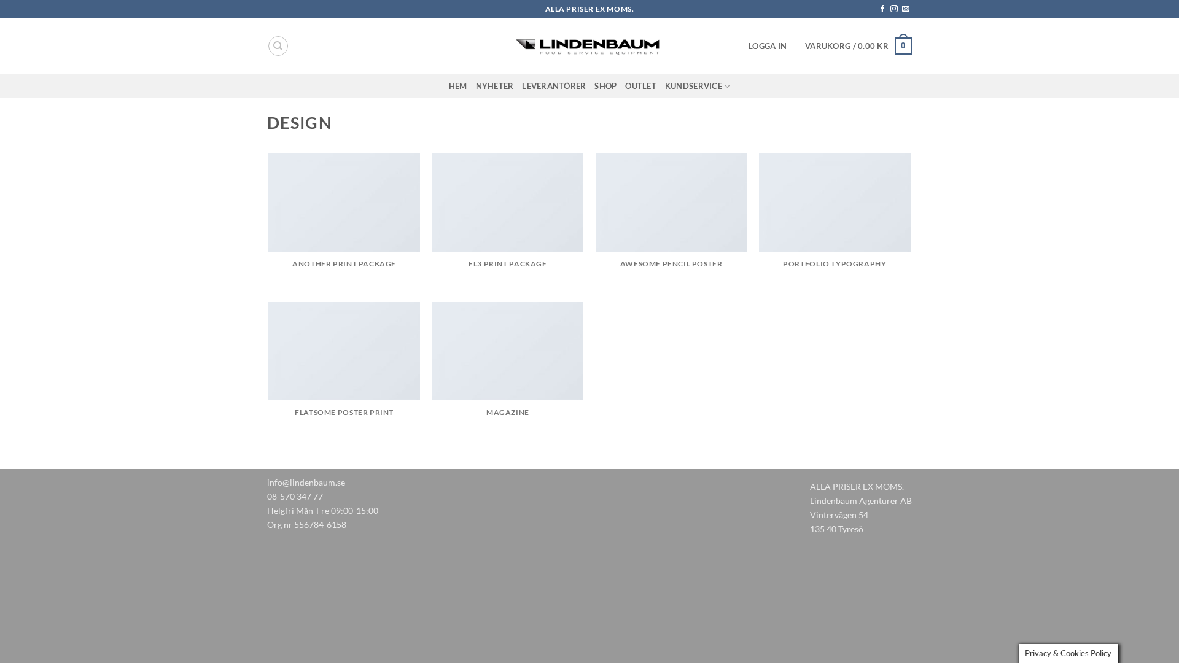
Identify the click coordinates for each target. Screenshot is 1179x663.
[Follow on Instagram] (894, 9)
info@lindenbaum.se (306, 482)
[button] (768, 46)
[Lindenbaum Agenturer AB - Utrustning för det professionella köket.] (589, 46)
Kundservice (693, 86)
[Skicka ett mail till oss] (905, 9)
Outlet (640, 86)
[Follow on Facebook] (882, 9)
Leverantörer (554, 86)
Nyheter (495, 86)
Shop (605, 86)
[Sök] (278, 46)
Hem (458, 86)
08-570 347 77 (295, 496)
